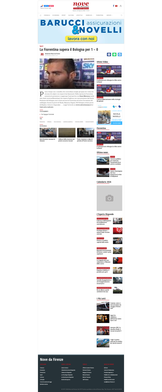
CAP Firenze (85, 379)
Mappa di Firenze (87, 372)
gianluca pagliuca (68, 121)
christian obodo (79, 121)
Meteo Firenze (86, 375)
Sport (64, 15)
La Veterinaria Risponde (67, 377)
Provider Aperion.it (108, 372)
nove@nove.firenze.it (109, 382)
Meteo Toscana (86, 377)
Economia (55, 15)
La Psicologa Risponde (66, 375)
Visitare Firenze (87, 370)
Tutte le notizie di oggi (46, 382)
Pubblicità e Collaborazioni (111, 375)
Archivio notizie (44, 384)
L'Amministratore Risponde (68, 370)
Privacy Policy (107, 377)
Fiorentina (99, 15)
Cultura (71, 15)
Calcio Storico (64, 368)
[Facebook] (113, 6)
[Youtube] (116, 6)
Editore (106, 368)
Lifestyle (79, 15)
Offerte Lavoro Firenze (88, 368)
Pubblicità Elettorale (109, 379)
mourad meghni (89, 121)
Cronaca (47, 15)
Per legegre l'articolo (47, 114)
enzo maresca (57, 121)
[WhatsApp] (114, 54)
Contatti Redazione (109, 370)
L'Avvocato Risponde (66, 372)
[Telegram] (120, 54)
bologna (49, 121)
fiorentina (42, 121)
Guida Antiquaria (65, 379)
